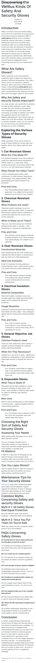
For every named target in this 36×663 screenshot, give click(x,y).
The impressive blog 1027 (12, 2)
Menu (5, 6)
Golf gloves (5, 484)
